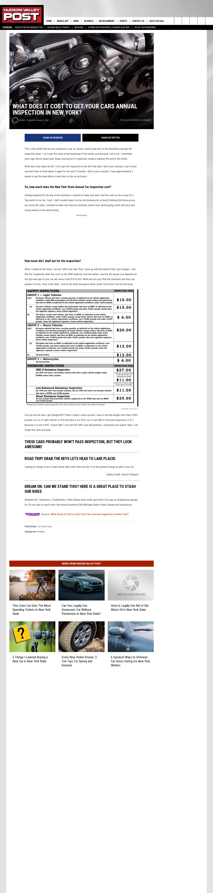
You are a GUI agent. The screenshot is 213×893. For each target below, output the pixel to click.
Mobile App (62, 21)
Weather (79, 27)
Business (89, 21)
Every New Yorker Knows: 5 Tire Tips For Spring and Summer (79, 661)
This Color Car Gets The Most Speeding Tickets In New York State (31, 610)
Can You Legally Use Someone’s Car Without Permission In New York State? (81, 610)
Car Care (42, 526)
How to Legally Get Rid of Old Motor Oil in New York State (129, 608)
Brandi (22, 120)
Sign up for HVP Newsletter (29, 27)
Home (49, 21)
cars (49, 526)
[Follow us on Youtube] (201, 21)
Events (123, 21)
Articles (41, 531)
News (76, 21)
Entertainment (107, 21)
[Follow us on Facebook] (193, 21)
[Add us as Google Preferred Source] (186, 21)
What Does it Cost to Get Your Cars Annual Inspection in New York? (90, 514)
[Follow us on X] (209, 21)
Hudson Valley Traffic (58, 27)
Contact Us (138, 21)
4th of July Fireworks (145, 27)
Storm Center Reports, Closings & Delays (109, 27)
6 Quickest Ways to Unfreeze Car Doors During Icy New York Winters (130, 661)
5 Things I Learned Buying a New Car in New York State (30, 659)
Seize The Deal (156, 21)
